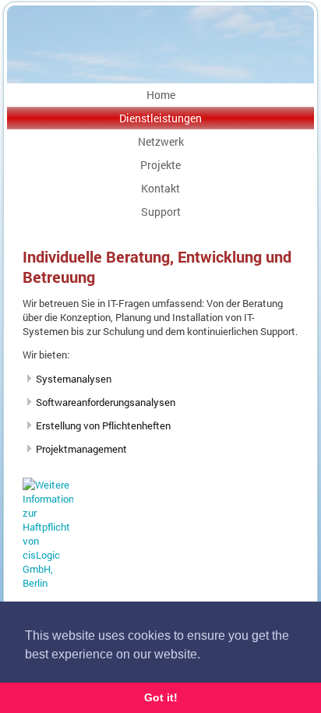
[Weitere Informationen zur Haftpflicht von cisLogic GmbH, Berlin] (48, 583)
